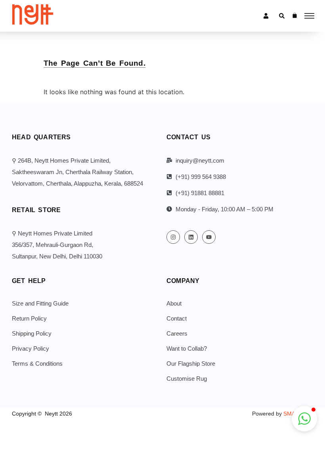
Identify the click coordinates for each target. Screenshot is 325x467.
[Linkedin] (191, 237)
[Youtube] (209, 237)
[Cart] (295, 15)
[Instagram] (173, 237)
